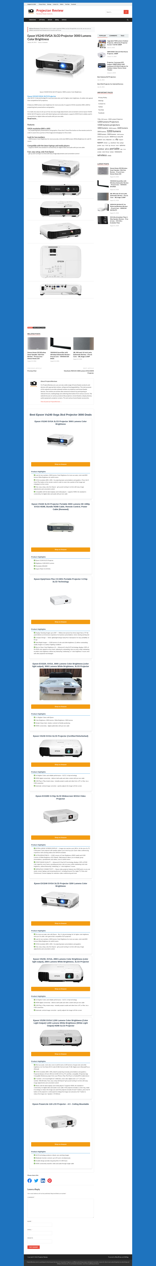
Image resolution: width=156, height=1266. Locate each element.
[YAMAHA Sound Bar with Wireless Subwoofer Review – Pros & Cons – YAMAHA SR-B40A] (60, 344)
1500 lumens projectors (108, 125)
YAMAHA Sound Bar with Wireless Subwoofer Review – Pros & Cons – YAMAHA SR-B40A (60, 355)
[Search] (126, 12)
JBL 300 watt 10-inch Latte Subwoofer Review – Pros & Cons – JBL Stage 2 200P (82, 354)
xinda (109, 155)
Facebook (73, 4)
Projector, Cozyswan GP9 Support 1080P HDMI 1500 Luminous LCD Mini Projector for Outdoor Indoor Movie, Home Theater (117, 66)
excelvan (113, 143)
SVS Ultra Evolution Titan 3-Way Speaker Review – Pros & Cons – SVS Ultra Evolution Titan (119, 220)
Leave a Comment (43, 42)
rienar (124, 149)
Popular (102, 36)
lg (109, 145)
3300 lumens (101, 134)
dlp (116, 139)
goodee (99, 145)
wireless (102, 155)
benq (104, 139)
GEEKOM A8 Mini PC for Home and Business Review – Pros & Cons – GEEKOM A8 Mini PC (119, 207)
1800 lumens (102, 128)
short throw (105, 152)
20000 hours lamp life (103, 136)
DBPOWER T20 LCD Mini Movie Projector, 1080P (117, 52)
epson (43, 327)
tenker (112, 152)
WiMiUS (64, 20)
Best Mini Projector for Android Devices (110, 84)
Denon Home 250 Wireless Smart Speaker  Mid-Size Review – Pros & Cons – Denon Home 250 (36, 355)
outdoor (100, 149)
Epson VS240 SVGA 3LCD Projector (41, 96)
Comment (31, 1197)
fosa (118, 143)
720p (99, 119)
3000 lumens (36, 327)
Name (29, 1221)
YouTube (67, 4)
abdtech (99, 139)
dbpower (109, 139)
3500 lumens (111, 134)
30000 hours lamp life (116, 136)
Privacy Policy (42, 4)
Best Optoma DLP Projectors (106, 77)
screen (99, 152)
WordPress (118, 1257)
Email (29, 1229)
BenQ (57, 20)
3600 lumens (120, 134)
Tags (122, 36)
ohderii (117, 145)
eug (109, 142)
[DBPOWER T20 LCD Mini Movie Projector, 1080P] (101, 52)
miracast (113, 145)
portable (114, 148)
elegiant (121, 139)
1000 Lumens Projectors (115, 119)
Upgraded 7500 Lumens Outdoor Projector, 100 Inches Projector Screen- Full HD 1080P (117, 42)
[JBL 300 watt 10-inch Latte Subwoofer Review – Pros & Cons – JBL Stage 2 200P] (83, 344)
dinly (113, 139)
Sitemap (49, 4)
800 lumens (104, 119)
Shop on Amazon (61, 464)
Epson (50, 20)
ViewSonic (32, 20)
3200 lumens (114, 131)
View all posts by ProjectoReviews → (51, 401)
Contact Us (55, 4)
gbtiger (122, 143)
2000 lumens (113, 128)
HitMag (126, 1257)
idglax (103, 145)
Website (30, 1238)
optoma (122, 145)
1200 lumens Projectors (108, 121)
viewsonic (118, 152)
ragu (121, 149)
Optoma (42, 20)
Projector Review (49, 10)
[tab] (102, 36)
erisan (106, 143)
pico (107, 149)
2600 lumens (122, 128)
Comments (113, 36)
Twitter (61, 4)
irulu (106, 145)
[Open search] (127, 20)
